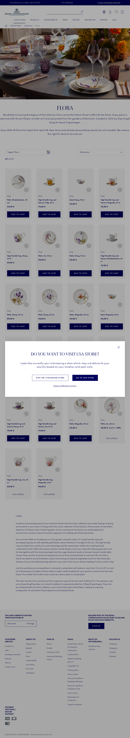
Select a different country (64, 386)
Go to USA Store (85, 378)
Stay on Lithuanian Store (50, 378)
